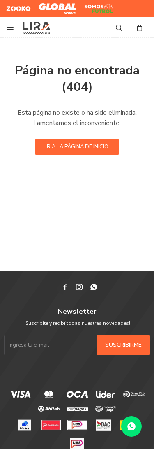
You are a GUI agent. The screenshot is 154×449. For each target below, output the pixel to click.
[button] (119, 27)
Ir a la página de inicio (77, 146)
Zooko (14, 5)
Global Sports (55, 5)
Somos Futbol (92, 8)
